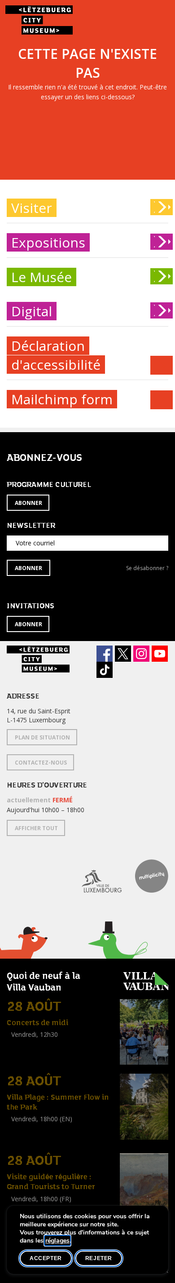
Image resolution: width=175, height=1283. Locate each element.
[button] (118, 956)
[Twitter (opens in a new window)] (123, 654)
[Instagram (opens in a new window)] (141, 654)
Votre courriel (35, 543)
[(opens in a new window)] (95, 876)
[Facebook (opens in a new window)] (104, 654)
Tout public (25, 1044)
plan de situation (42, 737)
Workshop (21, 1129)
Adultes (19, 1139)
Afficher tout (36, 828)
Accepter (46, 1258)
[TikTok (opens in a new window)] (104, 670)
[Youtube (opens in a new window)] (160, 654)
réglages (57, 1241)
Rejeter (98, 1258)
